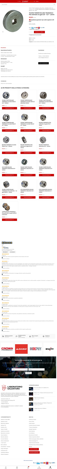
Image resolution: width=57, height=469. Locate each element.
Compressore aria (4, 450)
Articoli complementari (5, 440)
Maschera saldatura (4, 436)
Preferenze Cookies (32, 419)
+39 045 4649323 (4, 401)
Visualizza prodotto (9, 108)
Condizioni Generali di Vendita (34, 425)
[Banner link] (7, 349)
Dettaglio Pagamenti (32, 429)
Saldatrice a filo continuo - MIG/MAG (42, 7)
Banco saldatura (4, 444)
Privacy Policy (31, 421)
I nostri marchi (3, 442)
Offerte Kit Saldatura (4, 454)
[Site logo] (25, 1)
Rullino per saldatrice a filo (49, 41)
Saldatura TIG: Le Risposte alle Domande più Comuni (43, 392)
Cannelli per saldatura (5, 452)
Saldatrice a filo (3, 427)
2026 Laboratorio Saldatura (28, 460)
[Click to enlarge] (3, 32)
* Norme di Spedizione (33, 427)
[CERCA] (54, 4)
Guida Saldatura (32, 431)
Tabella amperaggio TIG (33, 440)
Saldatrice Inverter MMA (5, 419)
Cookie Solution (32, 423)
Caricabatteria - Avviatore (5, 446)
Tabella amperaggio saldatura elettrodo (36, 438)
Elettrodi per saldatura (5, 423)
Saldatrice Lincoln (4, 421)
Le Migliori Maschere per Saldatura (40, 408)
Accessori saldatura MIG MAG (38, 41)
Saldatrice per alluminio (5, 431)
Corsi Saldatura (32, 433)
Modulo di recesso (34, 449)
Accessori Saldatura (4, 438)
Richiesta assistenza (34, 452)
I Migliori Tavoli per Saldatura (39, 397)
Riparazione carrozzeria (5, 433)
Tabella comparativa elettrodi (34, 436)
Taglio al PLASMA (4, 429)
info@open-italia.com (5, 403)
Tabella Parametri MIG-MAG (34, 442)
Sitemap (30, 446)
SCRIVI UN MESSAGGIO (43, 63)
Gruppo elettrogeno (4, 448)
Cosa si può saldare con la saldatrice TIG (41, 387)
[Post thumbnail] (31, 388)
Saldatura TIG (3, 425)
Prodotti (33, 7)
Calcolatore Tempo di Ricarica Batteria (36, 444)
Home (30, 7)
